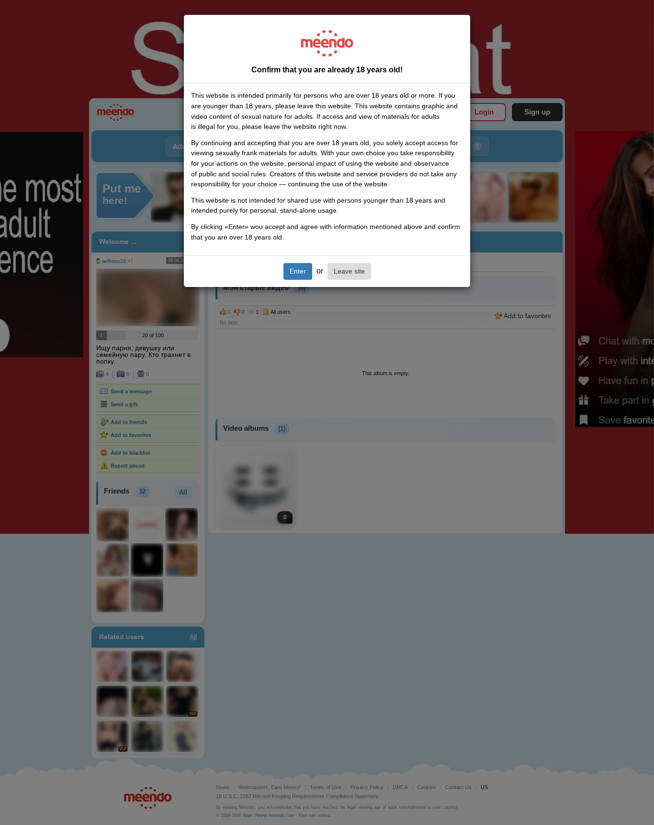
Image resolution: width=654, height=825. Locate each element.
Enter (298, 271)
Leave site (349, 271)
